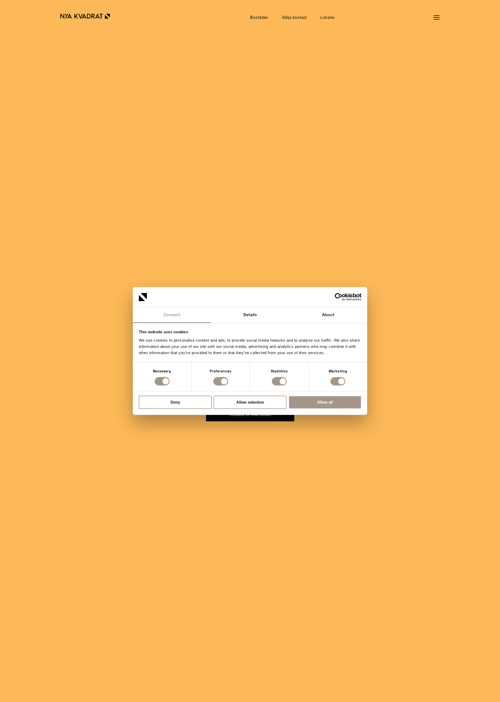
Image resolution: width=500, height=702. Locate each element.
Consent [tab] (172, 314)
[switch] (220, 381)
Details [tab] (250, 314)
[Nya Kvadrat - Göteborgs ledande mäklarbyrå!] (90, 16)
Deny (175, 402)
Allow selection (250, 402)
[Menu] (437, 17)
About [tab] (328, 314)
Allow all (325, 402)
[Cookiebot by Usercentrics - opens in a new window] (338, 297)
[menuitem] (259, 17)
